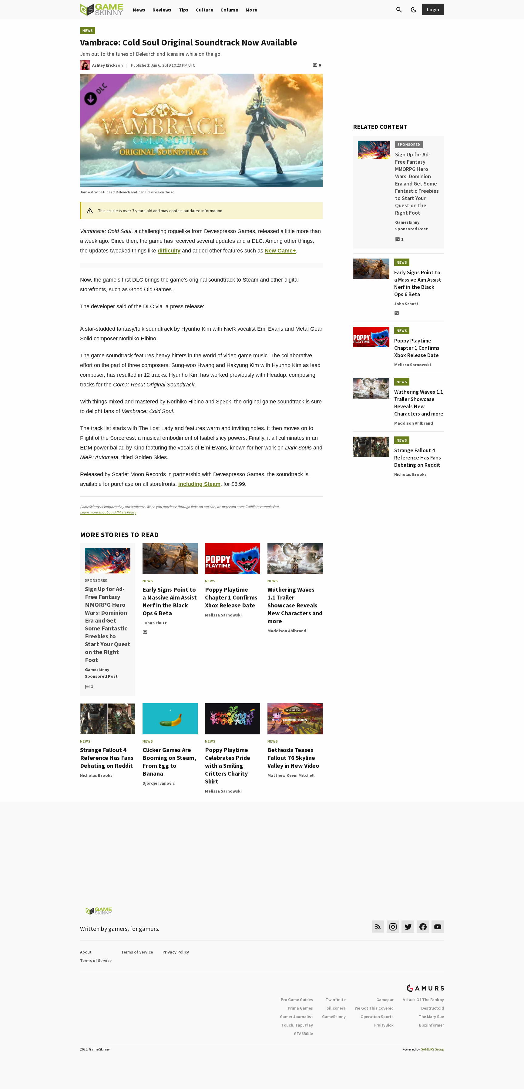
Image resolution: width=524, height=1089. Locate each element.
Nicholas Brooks (96, 775)
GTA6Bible (303, 1033)
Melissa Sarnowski (223, 615)
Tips (184, 10)
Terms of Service (137, 952)
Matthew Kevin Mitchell (290, 775)
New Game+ (280, 251)
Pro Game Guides (297, 999)
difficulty (169, 251)
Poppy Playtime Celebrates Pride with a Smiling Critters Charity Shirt (227, 765)
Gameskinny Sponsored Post (101, 673)
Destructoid (432, 1008)
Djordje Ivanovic (159, 783)
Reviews (162, 10)
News (139, 10)
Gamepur (385, 999)
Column (229, 10)
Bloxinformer (431, 1025)
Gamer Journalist (296, 1016)
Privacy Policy (176, 952)
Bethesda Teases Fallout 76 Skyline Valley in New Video (293, 757)
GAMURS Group (432, 1049)
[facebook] (423, 926)
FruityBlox (384, 1025)
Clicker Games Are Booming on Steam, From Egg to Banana (169, 761)
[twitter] (407, 926)
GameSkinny (334, 1016)
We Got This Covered (374, 1008)
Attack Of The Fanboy (423, 999)
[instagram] (393, 926)
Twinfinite (336, 999)
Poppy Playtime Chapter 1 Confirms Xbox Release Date (231, 597)
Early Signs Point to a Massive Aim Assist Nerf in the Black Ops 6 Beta (170, 601)
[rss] (378, 926)
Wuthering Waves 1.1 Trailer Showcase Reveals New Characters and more (294, 605)
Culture (204, 10)
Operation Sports (377, 1016)
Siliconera (336, 1008)
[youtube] (438, 926)
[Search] (399, 10)
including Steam (199, 484)
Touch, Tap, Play (297, 1025)
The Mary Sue (431, 1016)
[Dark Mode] (414, 10)
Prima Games (300, 1008)
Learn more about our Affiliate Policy (108, 512)
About (86, 952)
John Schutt (155, 623)
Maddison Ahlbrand (286, 630)
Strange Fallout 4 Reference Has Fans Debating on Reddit (106, 757)
